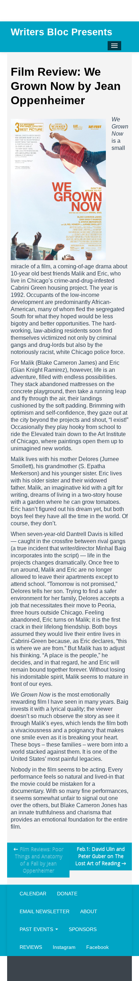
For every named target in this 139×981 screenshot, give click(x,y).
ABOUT (88, 911)
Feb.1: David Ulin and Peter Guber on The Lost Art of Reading (100, 855)
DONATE (67, 893)
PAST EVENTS (37, 929)
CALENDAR (33, 893)
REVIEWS (31, 947)
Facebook (97, 947)
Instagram (64, 947)
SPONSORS (83, 929)
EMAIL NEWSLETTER (45, 911)
